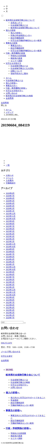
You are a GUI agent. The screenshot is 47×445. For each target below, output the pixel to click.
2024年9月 (10, 249)
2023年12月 (10, 267)
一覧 (8, 165)
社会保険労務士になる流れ (22, 68)
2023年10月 (10, 269)
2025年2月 (10, 239)
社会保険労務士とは (19, 25)
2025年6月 (10, 229)
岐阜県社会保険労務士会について (20, 20)
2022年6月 (10, 305)
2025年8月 (10, 224)
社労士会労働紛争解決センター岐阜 (26, 40)
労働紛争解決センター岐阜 (22, 405)
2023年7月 (10, 277)
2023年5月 (10, 282)
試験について (16, 71)
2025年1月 (10, 242)
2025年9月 (10, 221)
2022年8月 (10, 300)
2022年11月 (10, 292)
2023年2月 (10, 287)
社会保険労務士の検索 (20, 382)
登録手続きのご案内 (19, 73)
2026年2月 (10, 208)
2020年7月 (10, 318)
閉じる (4, 105)
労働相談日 (10, 183)
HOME (9, 369)
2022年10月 (10, 295)
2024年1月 (10, 264)
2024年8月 (10, 252)
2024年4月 (10, 259)
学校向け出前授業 (18, 56)
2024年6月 (10, 257)
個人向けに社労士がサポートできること (28, 398)
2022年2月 (10, 313)
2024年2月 (10, 262)
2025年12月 (10, 214)
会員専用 (9, 98)
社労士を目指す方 (13, 63)
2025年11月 (10, 216)
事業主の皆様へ (14, 410)
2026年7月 (10, 196)
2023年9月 (10, 272)
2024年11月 (10, 244)
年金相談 (14, 400)
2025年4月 (10, 234)
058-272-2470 (6, 343)
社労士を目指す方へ (14, 91)
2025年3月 (10, 236)
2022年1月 (10, 315)
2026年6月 (10, 198)
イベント (9, 178)
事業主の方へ (16, 46)
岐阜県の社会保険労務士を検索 (19, 96)
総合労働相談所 (17, 38)
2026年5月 (10, 201)
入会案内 (9, 180)
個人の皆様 (10, 30)
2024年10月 (10, 247)
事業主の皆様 (11, 43)
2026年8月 (10, 193)
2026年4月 (10, 203)
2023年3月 (10, 285)
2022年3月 (10, 310)
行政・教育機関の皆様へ (16, 88)
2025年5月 (10, 231)
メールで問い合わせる (10, 352)
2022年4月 (10, 308)
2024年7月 (10, 254)
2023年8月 (10, 275)
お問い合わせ (11, 93)
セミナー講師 (16, 61)
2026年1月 (10, 211)
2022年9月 (10, 297)
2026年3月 (10, 206)
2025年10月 (10, 219)
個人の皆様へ (16, 33)
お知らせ (9, 175)
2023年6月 (10, 280)
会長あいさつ (16, 23)
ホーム (9, 78)
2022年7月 (10, 303)
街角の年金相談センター (21, 35)
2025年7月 (10, 226)
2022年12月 (10, 290)
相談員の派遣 (16, 58)
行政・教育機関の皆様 (15, 53)
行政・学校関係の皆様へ (18, 428)
